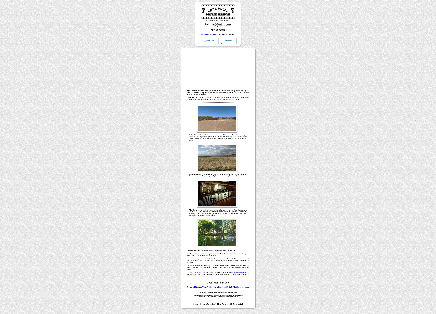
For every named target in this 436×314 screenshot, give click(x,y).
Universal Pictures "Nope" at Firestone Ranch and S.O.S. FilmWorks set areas (218, 287)
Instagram (213, 34)
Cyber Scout (209, 41)
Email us (228, 41)
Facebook (204, 34)
